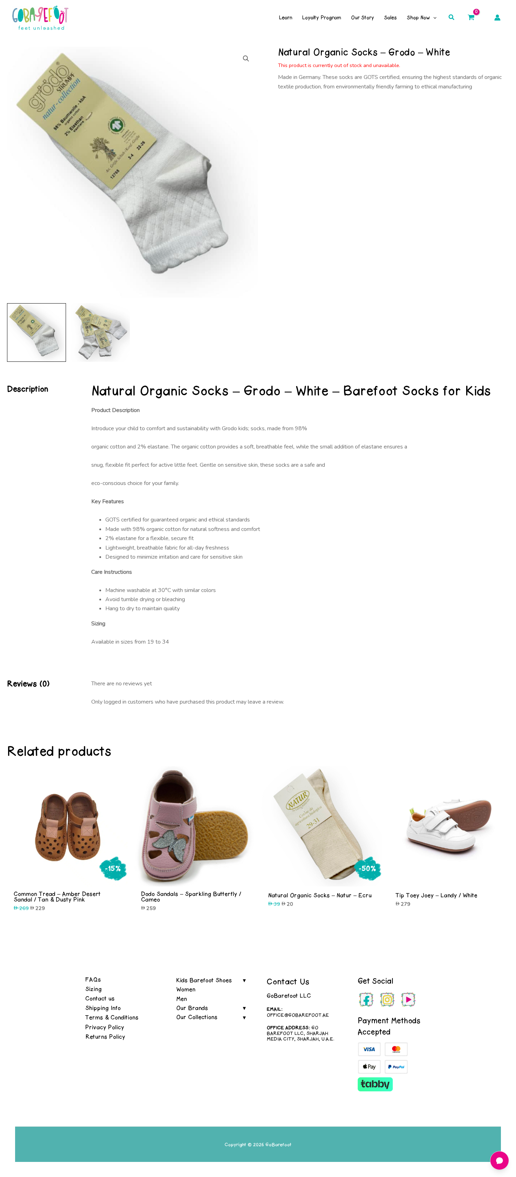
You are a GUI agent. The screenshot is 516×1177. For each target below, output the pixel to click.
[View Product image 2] (100, 332)
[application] (433, 18)
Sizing (93, 989)
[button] (452, 17)
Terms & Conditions (112, 1017)
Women (186, 989)
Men (181, 999)
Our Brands (192, 1008)
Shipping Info (103, 1008)
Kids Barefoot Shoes (204, 980)
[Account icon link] (497, 17)
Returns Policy (105, 1036)
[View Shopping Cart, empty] (471, 17)
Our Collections (197, 1017)
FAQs (93, 979)
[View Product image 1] (36, 332)
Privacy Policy (104, 1027)
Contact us (100, 998)
